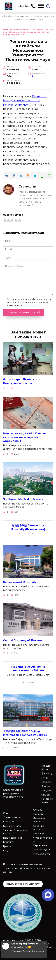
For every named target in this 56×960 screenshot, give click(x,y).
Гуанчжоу (46, 773)
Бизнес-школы (12, 826)
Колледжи (9, 821)
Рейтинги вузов (47, 801)
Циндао (46, 790)
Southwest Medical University (23, 499)
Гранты (7, 846)
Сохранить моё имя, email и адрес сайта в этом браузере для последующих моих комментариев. (29, 302)
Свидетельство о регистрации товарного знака (13, 793)
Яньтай (45, 794)
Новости (29, 29)
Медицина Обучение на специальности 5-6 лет (28, 668)
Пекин (45, 777)
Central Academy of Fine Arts (23, 640)
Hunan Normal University (19, 582)
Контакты (8, 842)
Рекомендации (42, 849)
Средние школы (38, 828)
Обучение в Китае (12, 29)
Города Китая (45, 767)
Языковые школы (39, 820)
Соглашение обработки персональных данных (26, 870)
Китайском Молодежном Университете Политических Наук (25, 100)
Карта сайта (40, 845)
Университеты (11, 817)
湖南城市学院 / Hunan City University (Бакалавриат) (28, 527)
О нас (6, 813)
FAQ (5, 850)
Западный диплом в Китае (15, 832)
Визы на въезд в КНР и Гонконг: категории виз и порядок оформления (25, 437)
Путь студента (41, 854)
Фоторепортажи (42, 839)
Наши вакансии (12, 837)
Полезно (38, 833)
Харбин (45, 786)
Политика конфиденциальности (22, 864)
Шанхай (46, 782)
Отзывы (37, 809)
